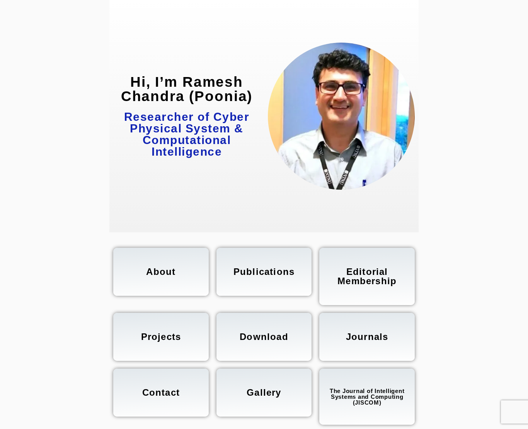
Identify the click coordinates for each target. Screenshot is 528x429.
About (160, 271)
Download (264, 336)
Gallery (264, 392)
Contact (161, 392)
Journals (367, 336)
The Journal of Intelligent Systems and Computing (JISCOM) (367, 397)
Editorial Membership (367, 276)
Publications (264, 271)
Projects (161, 336)
